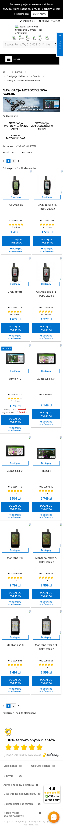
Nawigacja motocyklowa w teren (41, 125)
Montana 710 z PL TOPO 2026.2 (46, 560)
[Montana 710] (15, 539)
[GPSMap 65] (16, 185)
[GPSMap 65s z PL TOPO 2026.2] (46, 272)
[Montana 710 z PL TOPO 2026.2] (46, 539)
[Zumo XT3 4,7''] (46, 359)
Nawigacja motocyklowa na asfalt (16, 125)
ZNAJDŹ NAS (39, 14)
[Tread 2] (46, 451)
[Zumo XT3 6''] (15, 451)
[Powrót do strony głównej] (4, 72)
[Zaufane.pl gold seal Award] (8, 731)
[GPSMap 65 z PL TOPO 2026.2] (47, 185)
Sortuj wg (8, 146)
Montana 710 (15, 558)
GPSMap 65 (16, 204)
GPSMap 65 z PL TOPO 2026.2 (47, 206)
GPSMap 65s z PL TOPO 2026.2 (46, 293)
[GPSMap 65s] (15, 272)
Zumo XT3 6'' (15, 470)
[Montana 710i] (15, 625)
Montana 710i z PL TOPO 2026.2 (46, 647)
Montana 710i (15, 645)
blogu (32, 793)
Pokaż (6, 152)
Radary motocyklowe (15, 137)
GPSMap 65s (15, 291)
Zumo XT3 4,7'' (46, 378)
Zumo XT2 (15, 378)
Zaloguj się (28, 21)
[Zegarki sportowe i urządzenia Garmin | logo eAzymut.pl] (31, 29)
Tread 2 (46, 470)
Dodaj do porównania (15, 250)
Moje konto (11, 765)
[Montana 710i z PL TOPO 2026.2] (46, 625)
